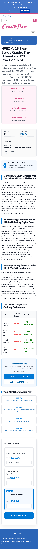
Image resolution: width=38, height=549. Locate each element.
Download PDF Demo (20, 382)
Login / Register (9, 16)
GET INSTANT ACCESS (19, 515)
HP (10, 38)
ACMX (15, 38)
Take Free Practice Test (19, 376)
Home (5, 38)
